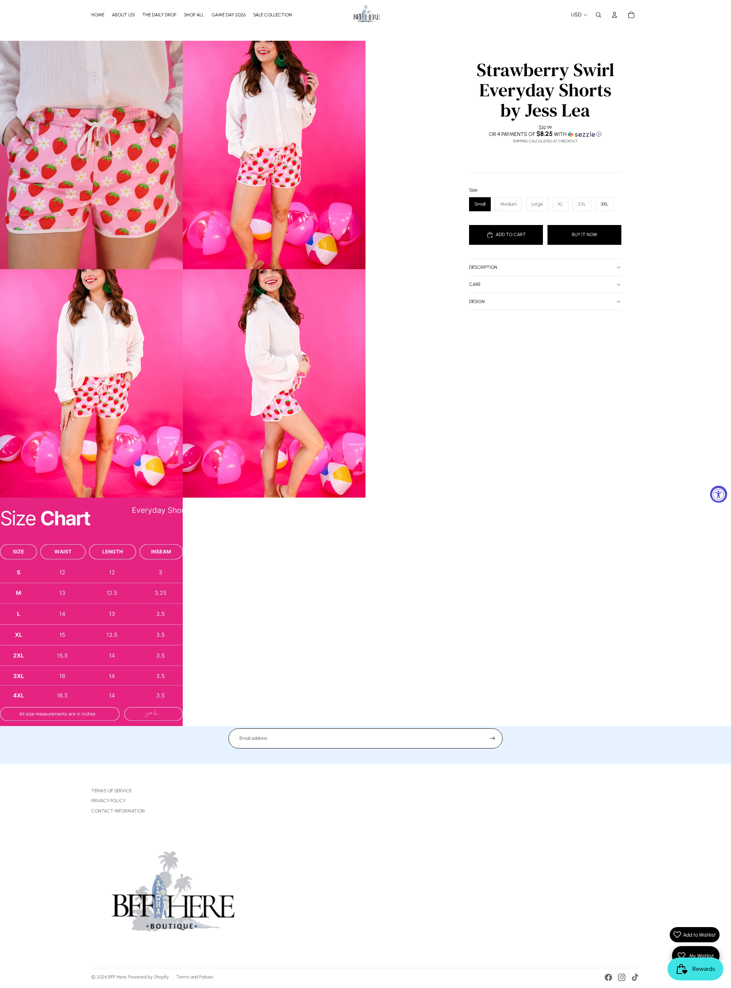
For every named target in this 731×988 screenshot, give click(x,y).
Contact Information (118, 811)
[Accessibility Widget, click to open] (718, 494)
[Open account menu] (614, 14)
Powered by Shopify (148, 977)
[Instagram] (621, 977)
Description (483, 267)
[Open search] (598, 14)
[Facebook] (608, 977)
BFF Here (117, 977)
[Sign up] (492, 738)
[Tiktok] (635, 977)
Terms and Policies (194, 977)
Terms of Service (111, 790)
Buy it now (584, 234)
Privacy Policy (108, 800)
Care (474, 284)
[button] (545, 134)
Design (477, 301)
